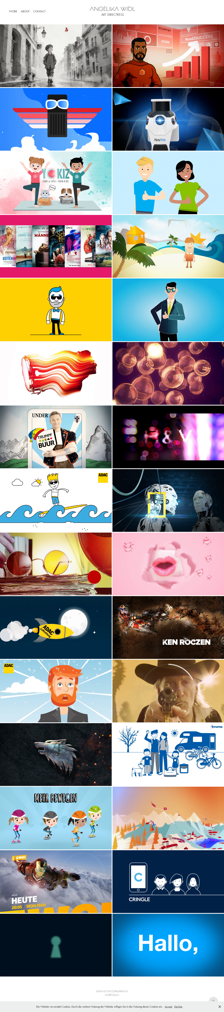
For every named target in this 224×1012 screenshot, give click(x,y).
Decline (178, 1006)
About (25, 11)
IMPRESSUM (112, 995)
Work (13, 11)
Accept (168, 1006)
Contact (39, 11)
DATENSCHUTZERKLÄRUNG (112, 991)
